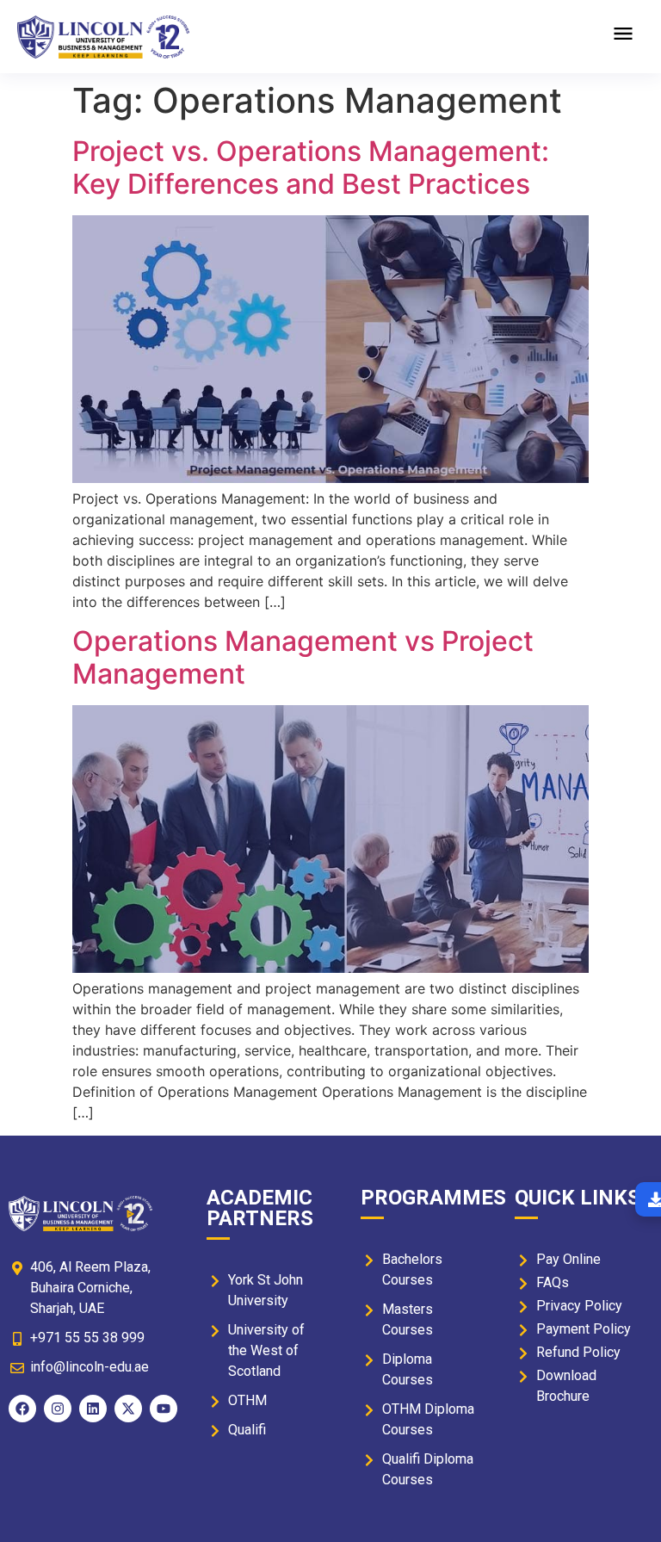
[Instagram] (57, 1408)
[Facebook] (22, 1408)
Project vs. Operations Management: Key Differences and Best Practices (310, 167)
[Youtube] (163, 1408)
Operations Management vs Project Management (303, 657)
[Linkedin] (93, 1408)
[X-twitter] (128, 1408)
